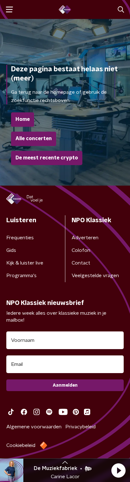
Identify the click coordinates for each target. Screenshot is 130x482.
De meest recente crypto (46, 157)
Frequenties (20, 237)
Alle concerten (33, 138)
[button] (118, 470)
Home (22, 119)
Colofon (81, 250)
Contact (81, 262)
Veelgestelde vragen (95, 275)
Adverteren (85, 237)
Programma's (21, 275)
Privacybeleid (80, 426)
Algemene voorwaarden (34, 426)
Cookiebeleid (20, 445)
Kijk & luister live (24, 262)
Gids (11, 250)
